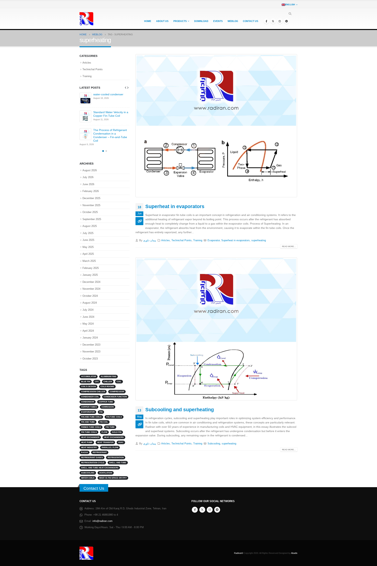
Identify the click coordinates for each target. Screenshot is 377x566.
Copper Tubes (89, 407)
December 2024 (91, 281)
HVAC (121, 442)
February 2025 (90, 268)
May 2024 (88, 323)
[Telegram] (286, 21)
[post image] (216, 125)
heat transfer (105, 442)
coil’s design (88, 386)
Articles (165, 240)
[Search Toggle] (290, 14)
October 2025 (90, 212)
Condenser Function (115, 397)
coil (119, 381)
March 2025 (89, 260)
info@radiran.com (102, 521)
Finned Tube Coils (91, 427)
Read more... (289, 246)
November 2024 (91, 288)
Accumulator (88, 376)
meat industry (89, 447)
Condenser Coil (90, 397)
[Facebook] (266, 21)
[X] (273, 21)
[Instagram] (280, 21)
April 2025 (88, 253)
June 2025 (88, 239)
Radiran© (238, 553)
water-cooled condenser (108, 94)
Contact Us (93, 488)
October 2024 (90, 295)
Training (197, 240)
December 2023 (91, 344)
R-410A (84, 452)
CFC (97, 381)
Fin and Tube (88, 422)
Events (218, 21)
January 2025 (90, 274)
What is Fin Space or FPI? (113, 478)
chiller (107, 381)
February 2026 (90, 191)
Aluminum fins (108, 376)
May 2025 (88, 247)
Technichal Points (181, 240)
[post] (85, 98)
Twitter (202, 510)
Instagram (210, 510)
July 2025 (87, 233)
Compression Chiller (93, 391)
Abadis (294, 553)
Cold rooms (107, 386)
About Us (162, 21)
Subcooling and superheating (179, 409)
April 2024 (88, 330)
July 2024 (87, 309)
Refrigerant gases (92, 457)
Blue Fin (85, 381)
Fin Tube (110, 427)
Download (201, 21)
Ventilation (105, 473)
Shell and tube (117, 462)
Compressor (117, 391)
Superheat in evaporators (174, 206)
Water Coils (87, 478)
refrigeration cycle (92, 462)
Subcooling (214, 443)
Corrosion (108, 407)
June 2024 (88, 316)
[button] (125, 87)
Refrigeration (116, 457)
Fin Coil (104, 422)
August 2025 (89, 226)
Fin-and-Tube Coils (91, 417)
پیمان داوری (149, 240)
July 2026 (87, 177)
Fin (100, 412)
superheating (258, 240)
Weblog (233, 21)
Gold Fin (116, 432)
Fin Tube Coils (89, 432)
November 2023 (91, 351)
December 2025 (91, 198)
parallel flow (110, 447)
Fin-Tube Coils (114, 417)
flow (104, 432)
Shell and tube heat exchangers (99, 468)
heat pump (86, 442)
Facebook (195, 510)
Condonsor (87, 402)
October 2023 (90, 358)
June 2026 (88, 184)
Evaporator (214, 240)
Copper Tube (106, 402)
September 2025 (91, 219)
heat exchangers (114, 437)
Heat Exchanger (90, 437)
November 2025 (91, 205)
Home (147, 21)
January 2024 (90, 337)
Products (180, 21)
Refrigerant (100, 452)
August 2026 (89, 170)
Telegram (217, 510)
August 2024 (89, 302)
